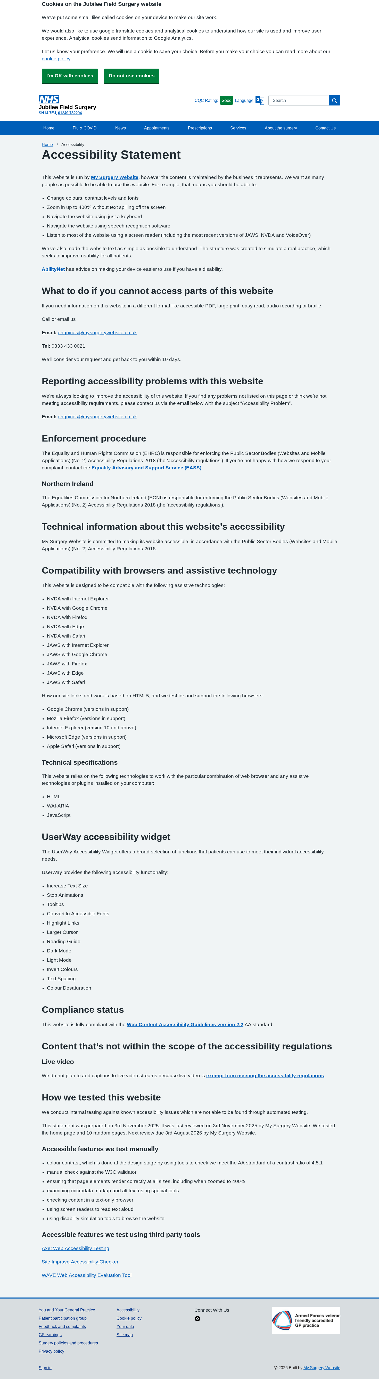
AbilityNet (53, 269)
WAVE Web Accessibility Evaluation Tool (86, 1275)
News (120, 128)
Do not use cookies (132, 75)
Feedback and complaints (62, 1326)
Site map (125, 1335)
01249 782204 (70, 113)
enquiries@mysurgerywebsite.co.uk (97, 332)
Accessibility (128, 1310)
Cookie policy (129, 1318)
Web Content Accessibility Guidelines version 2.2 (185, 1024)
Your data (125, 1326)
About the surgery (281, 128)
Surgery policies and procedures (68, 1343)
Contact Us (325, 128)
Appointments (156, 128)
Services (238, 128)
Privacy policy (51, 1351)
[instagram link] (197, 1319)
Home (48, 128)
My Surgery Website (114, 177)
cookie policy (56, 58)
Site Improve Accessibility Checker (80, 1261)
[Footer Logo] (306, 1320)
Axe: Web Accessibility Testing (75, 1248)
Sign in (45, 1368)
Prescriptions (200, 128)
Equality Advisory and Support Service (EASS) (146, 467)
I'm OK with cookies (69, 75)
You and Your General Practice (67, 1310)
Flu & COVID (85, 128)
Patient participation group (63, 1318)
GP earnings (50, 1335)
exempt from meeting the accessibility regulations (265, 1075)
